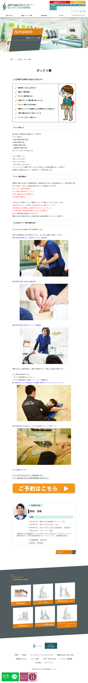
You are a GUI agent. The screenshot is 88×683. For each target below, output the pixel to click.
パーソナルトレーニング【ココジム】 (41, 655)
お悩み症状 (44, 15)
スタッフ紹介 (35, 659)
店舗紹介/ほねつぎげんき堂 (65, 655)
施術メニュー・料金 (26, 15)
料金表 (24, 655)
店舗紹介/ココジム (21, 659)
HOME (16, 655)
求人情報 (38, 662)
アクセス (61, 15)
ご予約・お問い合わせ (49, 659)
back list (60, 552)
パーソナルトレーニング (78, 15)
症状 (20, 59)
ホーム (14, 59)
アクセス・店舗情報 (66, 659)
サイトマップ (48, 662)
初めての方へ (9, 15)
